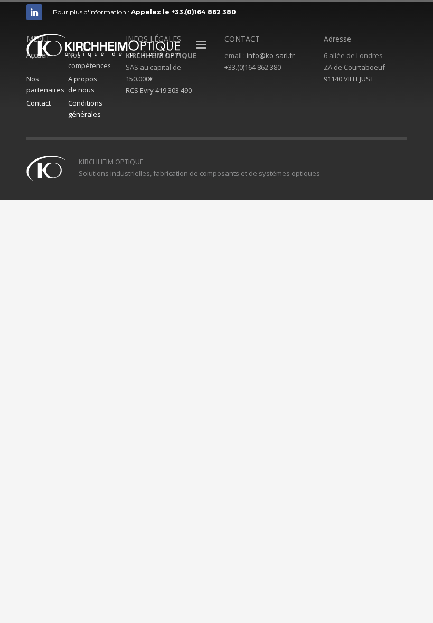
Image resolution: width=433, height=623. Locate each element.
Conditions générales (85, 108)
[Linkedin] (34, 12)
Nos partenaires (45, 84)
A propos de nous (82, 84)
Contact (38, 103)
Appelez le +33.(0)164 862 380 (183, 12)
